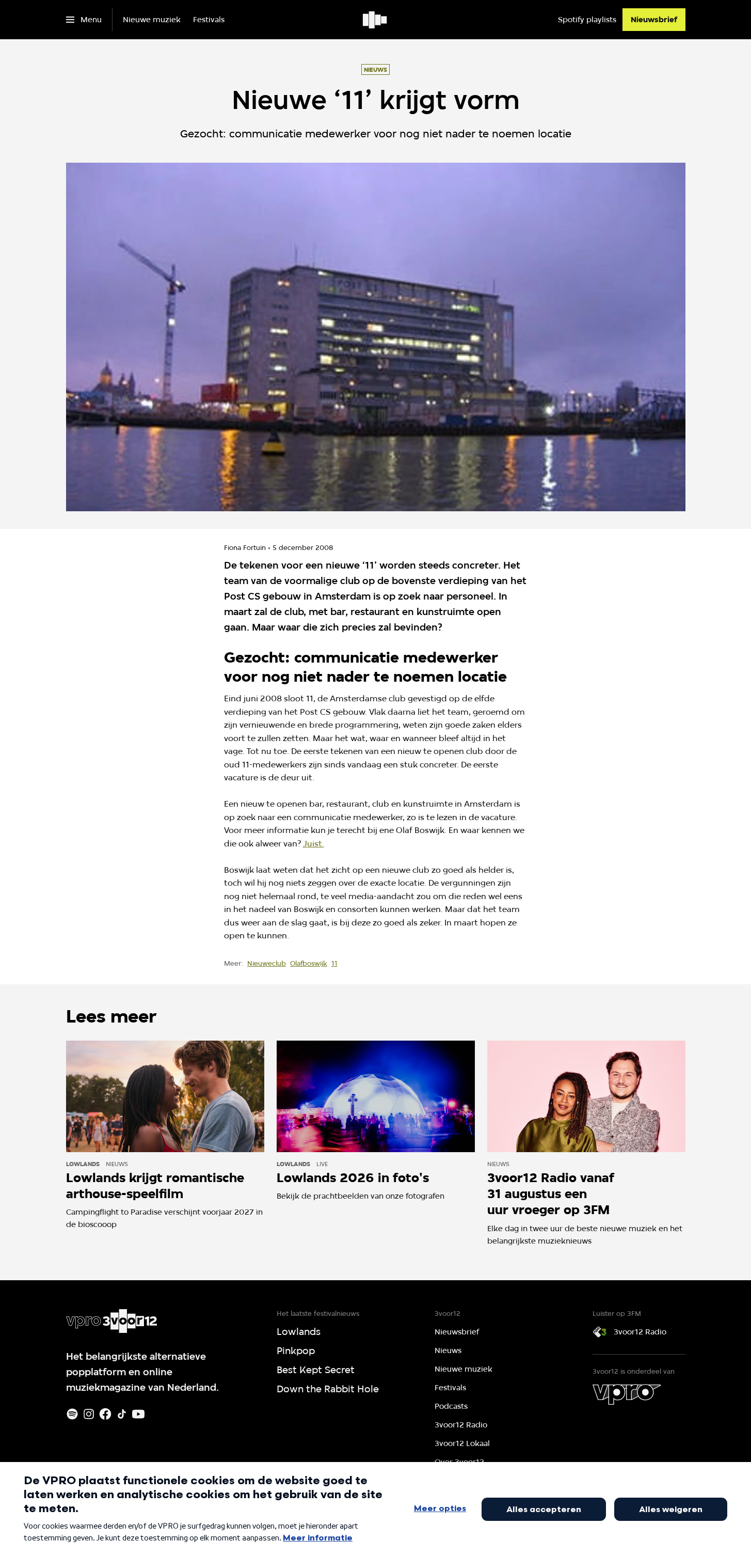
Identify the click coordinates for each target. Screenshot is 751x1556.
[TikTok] (122, 1414)
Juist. (313, 843)
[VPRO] (627, 1394)
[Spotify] (72, 1414)
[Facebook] (105, 1414)
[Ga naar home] (375, 19)
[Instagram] (89, 1414)
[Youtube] (138, 1414)
